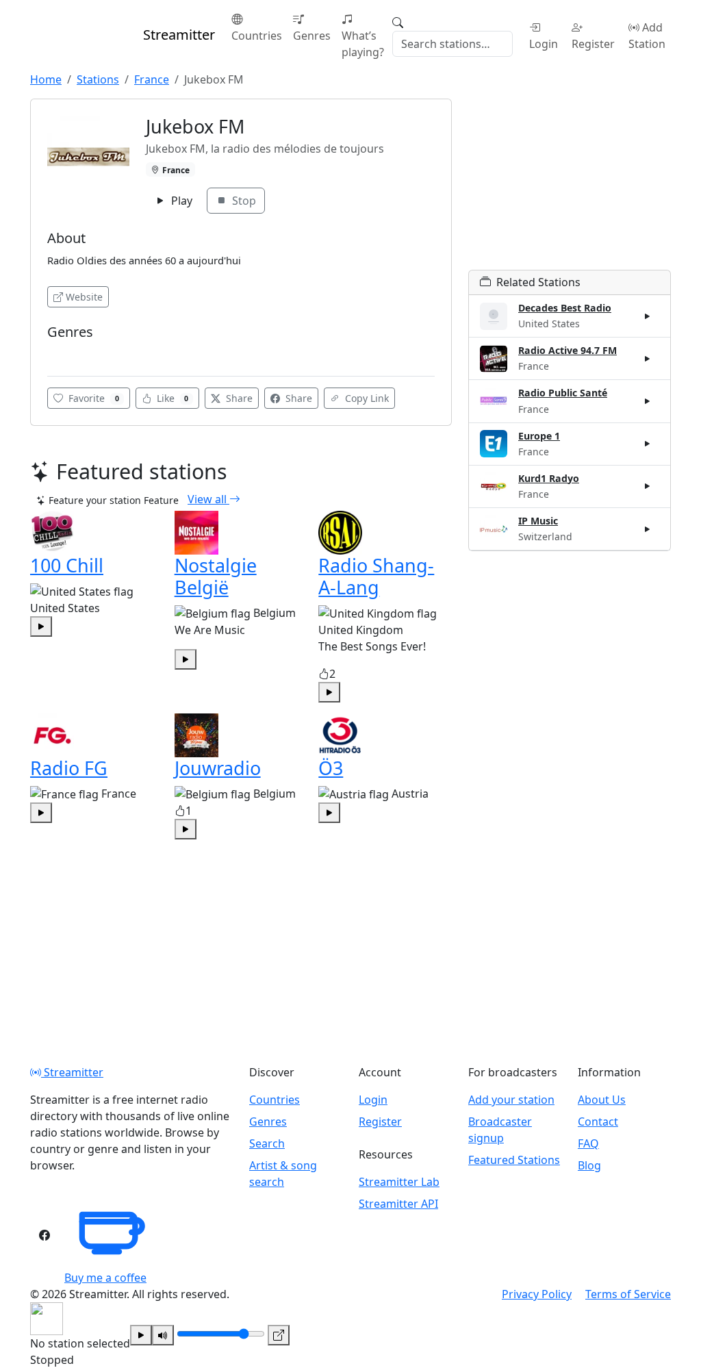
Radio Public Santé (562, 392)
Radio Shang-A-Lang (376, 576)
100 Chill (66, 565)
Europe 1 (539, 435)
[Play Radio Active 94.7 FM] (647, 358)
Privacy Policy (537, 1294)
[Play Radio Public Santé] (647, 401)
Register (593, 43)
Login (543, 43)
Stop (242, 200)
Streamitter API (398, 1203)
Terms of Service (628, 1294)
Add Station (646, 35)
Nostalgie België (216, 576)
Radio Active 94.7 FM (567, 350)
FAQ (588, 1143)
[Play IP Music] (647, 528)
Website (84, 296)
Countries (256, 35)
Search (267, 1143)
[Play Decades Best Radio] (647, 316)
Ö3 (330, 768)
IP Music (538, 520)
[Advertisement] (569, 184)
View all (208, 499)
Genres (312, 35)
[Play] (141, 1335)
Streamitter (72, 1072)
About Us (602, 1099)
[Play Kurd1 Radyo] (647, 486)
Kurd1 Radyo (548, 478)
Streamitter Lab (399, 1181)
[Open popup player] (279, 1335)
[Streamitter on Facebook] (44, 1235)
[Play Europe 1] (647, 443)
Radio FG (68, 768)
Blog (589, 1165)
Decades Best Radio (564, 307)
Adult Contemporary (94, 352)
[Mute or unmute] (163, 1335)
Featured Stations (514, 1159)
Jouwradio (218, 768)
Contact (598, 1121)
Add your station (511, 1099)
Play (180, 200)
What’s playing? (363, 44)
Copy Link (365, 398)
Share (238, 398)
